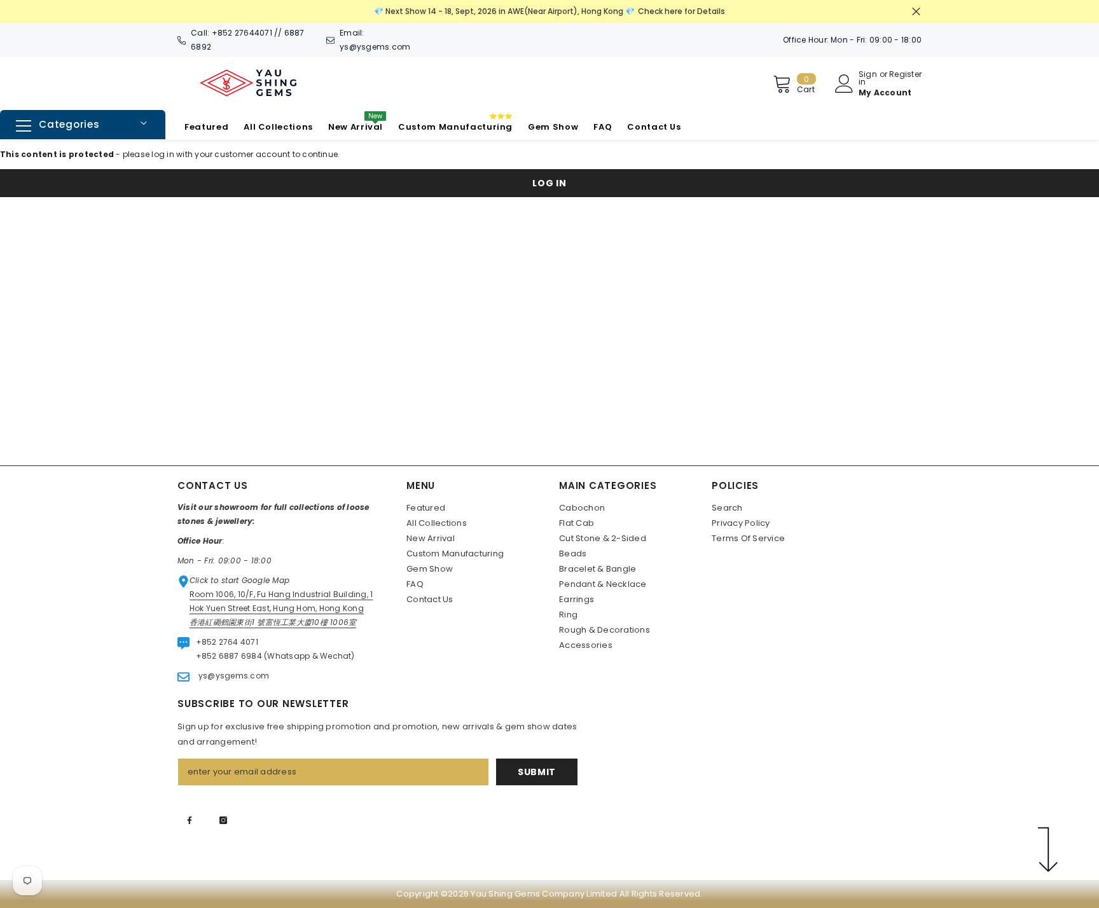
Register (905, 75)
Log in (549, 183)
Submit (537, 772)
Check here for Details (681, 11)
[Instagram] (223, 820)
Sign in (868, 78)
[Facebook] (189, 820)
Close (916, 11)
